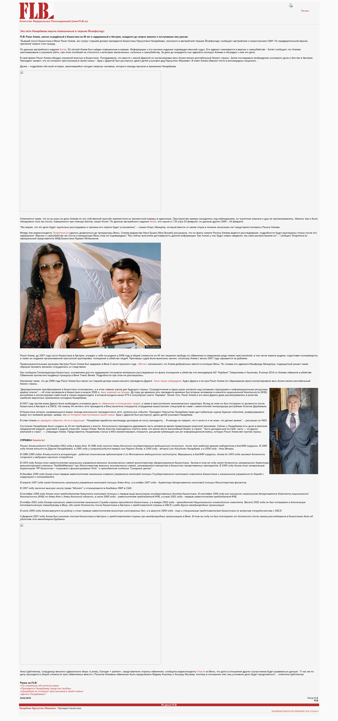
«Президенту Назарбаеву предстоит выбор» (45, 688)
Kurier (63, 49)
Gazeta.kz (38, 440)
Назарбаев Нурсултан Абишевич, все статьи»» (295, 711)
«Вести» (142, 364)
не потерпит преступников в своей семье (91, 414)
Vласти (201, 671)
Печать (305, 10)
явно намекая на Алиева (115, 392)
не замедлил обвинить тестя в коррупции (61, 420)
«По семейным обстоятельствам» (39, 685)
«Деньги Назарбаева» (32, 694)
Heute (153, 221)
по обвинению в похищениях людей (119, 403)
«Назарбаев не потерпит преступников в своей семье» (52, 691)
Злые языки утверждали (167, 380)
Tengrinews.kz (61, 232)
